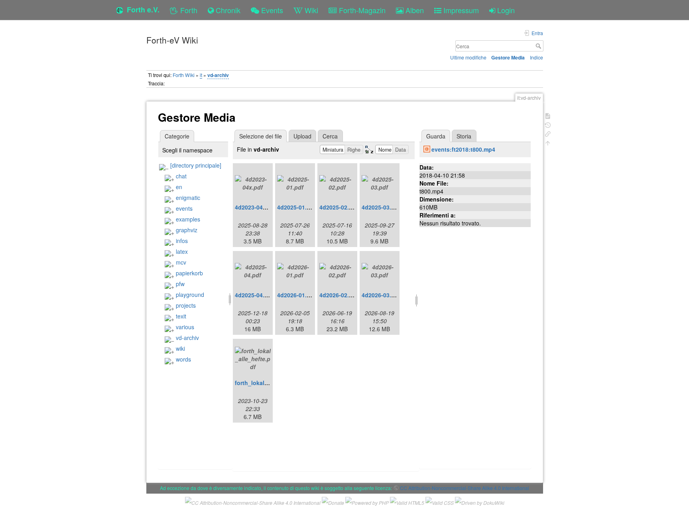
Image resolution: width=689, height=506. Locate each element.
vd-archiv (218, 75)
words (183, 359)
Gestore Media (508, 57)
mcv (181, 262)
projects (186, 305)
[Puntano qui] (548, 133)
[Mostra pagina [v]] (548, 115)
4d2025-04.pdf (254, 295)
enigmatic (188, 198)
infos (182, 241)
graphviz (186, 230)
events (184, 208)
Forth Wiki (184, 74)
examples (188, 219)
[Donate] (333, 501)
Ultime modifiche (468, 57)
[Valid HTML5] (407, 501)
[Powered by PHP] (367, 501)
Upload (302, 136)
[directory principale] (195, 165)
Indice (536, 57)
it (201, 74)
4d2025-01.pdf (296, 207)
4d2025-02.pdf (338, 207)
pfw (180, 284)
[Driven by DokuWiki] (479, 501)
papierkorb (189, 273)
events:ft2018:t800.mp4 (463, 149)
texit (181, 316)
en (179, 187)
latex (182, 251)
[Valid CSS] (439, 501)
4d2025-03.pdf (381, 207)
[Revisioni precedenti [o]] (548, 124)
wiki (180, 348)
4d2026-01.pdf (296, 295)
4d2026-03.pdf (381, 295)
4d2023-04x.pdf (256, 207)
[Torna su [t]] (548, 142)
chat (181, 176)
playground (190, 294)
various (185, 327)
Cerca (539, 46)
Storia (464, 136)
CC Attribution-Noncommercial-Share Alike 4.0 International (464, 487)
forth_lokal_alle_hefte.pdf (270, 383)
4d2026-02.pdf (338, 295)
